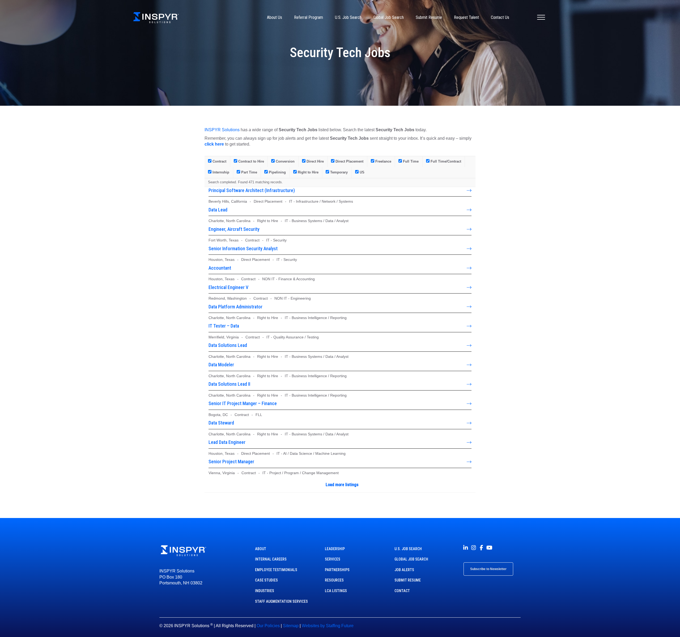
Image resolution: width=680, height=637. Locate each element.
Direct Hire (314, 161)
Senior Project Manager (231, 461)
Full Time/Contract (445, 161)
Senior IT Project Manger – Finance (243, 403)
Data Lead (218, 210)
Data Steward (221, 423)
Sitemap (291, 625)
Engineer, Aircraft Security (234, 229)
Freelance (382, 161)
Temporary (338, 172)
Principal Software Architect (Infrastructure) (252, 190)
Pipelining (277, 172)
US (361, 172)
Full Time (410, 161)
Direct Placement (348, 161)
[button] (466, 548)
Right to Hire (307, 172)
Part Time (248, 172)
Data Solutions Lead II (229, 384)
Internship (220, 172)
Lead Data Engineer (227, 442)
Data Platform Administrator (235, 306)
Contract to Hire (250, 161)
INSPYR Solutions (222, 130)
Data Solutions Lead (228, 345)
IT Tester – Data (224, 326)
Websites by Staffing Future (328, 625)
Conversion (285, 161)
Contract (218, 161)
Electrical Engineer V (228, 287)
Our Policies (268, 625)
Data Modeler (221, 364)
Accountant (220, 268)
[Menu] (541, 17)
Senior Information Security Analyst (243, 248)
